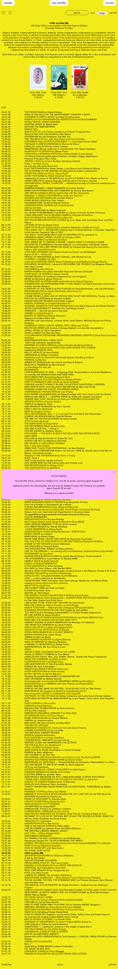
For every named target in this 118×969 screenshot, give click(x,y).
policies (112, 964)
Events (109, 2)
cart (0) (112, 12)
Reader (8, 2)
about (60, 964)
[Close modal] (114, 472)
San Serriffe (59, 2)
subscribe (7, 964)
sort (92, 12)
